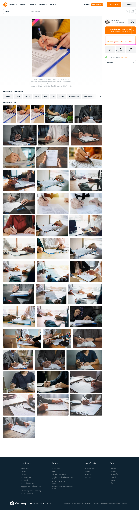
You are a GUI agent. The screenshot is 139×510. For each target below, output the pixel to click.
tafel (45, 96)
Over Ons (88, 474)
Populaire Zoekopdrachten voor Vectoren (62, 478)
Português (114, 474)
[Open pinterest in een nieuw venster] (40, 503)
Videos (32, 5)
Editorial (42, 5)
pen (53, 96)
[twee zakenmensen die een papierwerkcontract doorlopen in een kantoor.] (86, 248)
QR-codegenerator (27, 494)
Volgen (132, 22)
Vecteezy (24, 471)
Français (113, 480)
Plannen (87, 4)
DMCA (54, 471)
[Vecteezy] (5, 4)
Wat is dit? (124, 57)
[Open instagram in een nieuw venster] (34, 503)
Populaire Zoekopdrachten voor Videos (62, 487)
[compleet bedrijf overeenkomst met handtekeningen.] (53, 203)
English (113, 468)
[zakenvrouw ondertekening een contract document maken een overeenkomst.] (19, 225)
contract (8, 96)
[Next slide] (98, 96)
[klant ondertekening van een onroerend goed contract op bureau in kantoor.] (85, 294)
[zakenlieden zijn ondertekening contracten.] (86, 203)
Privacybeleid (112, 503)
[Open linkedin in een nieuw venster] (37, 503)
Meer (52, 5)
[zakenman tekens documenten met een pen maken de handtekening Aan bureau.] (18, 360)
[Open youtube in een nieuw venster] (50, 503)
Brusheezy (25, 468)
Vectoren (12, 5)
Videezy (24, 474)
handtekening (89, 96)
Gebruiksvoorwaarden (100, 503)
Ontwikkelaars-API (27, 483)
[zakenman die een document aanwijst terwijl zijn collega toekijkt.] (53, 271)
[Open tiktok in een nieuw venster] (44, 503)
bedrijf (37, 96)
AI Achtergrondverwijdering (31, 491)
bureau (61, 96)
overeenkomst (74, 96)
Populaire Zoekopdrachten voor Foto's (62, 483)
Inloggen (129, 4)
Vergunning (56, 468)
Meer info (110, 62)
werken (27, 96)
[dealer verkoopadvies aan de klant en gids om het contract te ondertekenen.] (85, 225)
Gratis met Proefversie (120, 30)
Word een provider (88, 478)
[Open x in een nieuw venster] (47, 503)
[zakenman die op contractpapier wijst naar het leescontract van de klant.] (19, 316)
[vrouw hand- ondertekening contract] (85, 157)
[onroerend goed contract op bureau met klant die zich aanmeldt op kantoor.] (53, 180)
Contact (87, 471)
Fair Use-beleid (122, 503)
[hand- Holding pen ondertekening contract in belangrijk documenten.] (51, 157)
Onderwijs (24, 480)
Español (113, 471)
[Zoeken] (127, 11)
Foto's (22, 5)
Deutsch (113, 477)
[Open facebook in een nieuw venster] (31, 503)
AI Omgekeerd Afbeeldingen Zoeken (31, 487)
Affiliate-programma (59, 474)
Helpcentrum (89, 468)
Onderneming (26, 477)
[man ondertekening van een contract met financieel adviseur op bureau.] (53, 248)
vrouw (18, 96)
